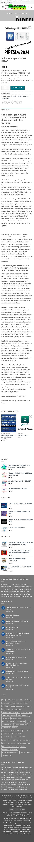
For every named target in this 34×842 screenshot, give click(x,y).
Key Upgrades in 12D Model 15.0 (17, 671)
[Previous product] (18, 17)
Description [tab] (5, 110)
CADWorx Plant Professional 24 (10, 712)
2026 (13, 703)
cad (3, 709)
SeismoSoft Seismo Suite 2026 (10, 746)
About (13, 815)
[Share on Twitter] (10, 102)
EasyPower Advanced (17, 718)
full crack (29, 721)
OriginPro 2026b (13, 740)
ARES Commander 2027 (17, 706)
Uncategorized (20, 13)
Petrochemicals (26, 812)
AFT (3, 706)
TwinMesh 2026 (6, 755)
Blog (18, 815)
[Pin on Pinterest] (16, 102)
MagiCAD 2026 (6, 734)
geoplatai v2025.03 (12, 615)
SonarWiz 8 (5, 749)
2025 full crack (6, 703)
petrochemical (12, 96)
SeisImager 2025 (25, 743)
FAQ (29, 815)
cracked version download (9, 715)
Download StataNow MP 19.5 (16, 657)
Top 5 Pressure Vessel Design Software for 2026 (18, 678)
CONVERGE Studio (26, 712)
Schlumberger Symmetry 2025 (10, 743)
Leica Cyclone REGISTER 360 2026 (11, 731)
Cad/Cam (4, 812)
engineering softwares (22, 96)
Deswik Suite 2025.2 (23, 715)
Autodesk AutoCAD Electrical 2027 (17, 621)
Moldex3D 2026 (6, 737)
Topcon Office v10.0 (26, 752)
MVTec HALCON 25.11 (19, 737)
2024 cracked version (13, 700)
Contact (24, 815)
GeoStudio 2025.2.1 (7, 724)
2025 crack (28, 700)
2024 (3, 700)
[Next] (32, 431)
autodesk (28, 706)
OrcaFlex (4, 740)
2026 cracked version (22, 703)
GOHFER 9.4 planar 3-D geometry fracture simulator (8, 437)
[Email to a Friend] (13, 102)
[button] (2, 7)
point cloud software (24, 740)
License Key (26, 731)
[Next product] (15, 17)
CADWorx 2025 (16, 709)
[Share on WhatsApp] (3, 102)
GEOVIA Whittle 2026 (21, 724)
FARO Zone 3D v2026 (8, 721)
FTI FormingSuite (20, 721)
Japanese (14, 727)
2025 (21, 700)
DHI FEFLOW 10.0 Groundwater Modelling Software (17, 664)
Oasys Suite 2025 (12, 627)
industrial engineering (13, 814)
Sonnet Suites (13, 749)
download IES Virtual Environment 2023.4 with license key (17, 634)
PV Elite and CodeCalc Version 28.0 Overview (17, 686)
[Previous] (1, 431)
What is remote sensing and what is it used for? (18, 608)
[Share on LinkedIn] (20, 102)
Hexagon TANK (6, 727)
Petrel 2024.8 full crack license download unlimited (16, 642)
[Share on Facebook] (6, 102)
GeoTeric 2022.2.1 (23, 435)
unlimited (25, 814)
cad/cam (8, 709)
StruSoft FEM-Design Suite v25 (10, 752)
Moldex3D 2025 (16, 734)
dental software (14, 812)
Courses (7, 815)
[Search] (28, 7)
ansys (7, 706)
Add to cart (17, 88)
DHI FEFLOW (5, 718)
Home (9, 13)
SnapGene (23, 746)
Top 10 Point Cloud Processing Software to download (19, 650)
